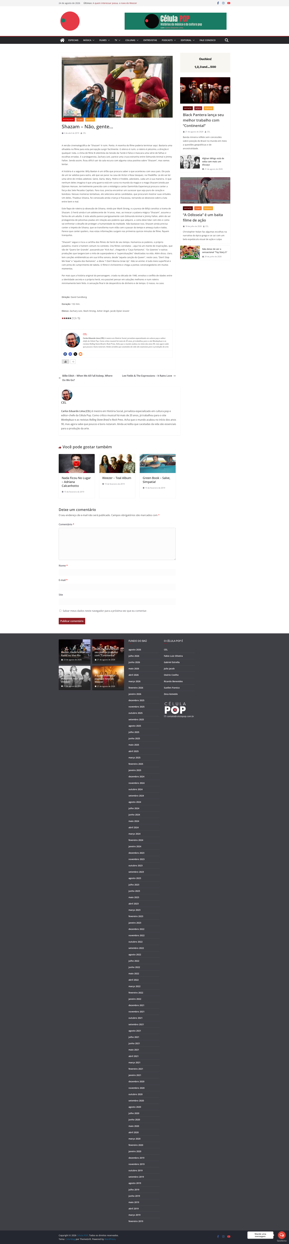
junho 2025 (134, 738)
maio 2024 (134, 821)
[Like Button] (65, 361)
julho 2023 (134, 884)
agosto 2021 (135, 1030)
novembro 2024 (136, 783)
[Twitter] (75, 354)
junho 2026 (134, 662)
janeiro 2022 (135, 998)
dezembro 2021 (136, 1005)
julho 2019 (134, 1189)
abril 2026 (134, 674)
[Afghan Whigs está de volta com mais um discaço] (190, 164)
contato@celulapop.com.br (180, 716)
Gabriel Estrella (172, 662)
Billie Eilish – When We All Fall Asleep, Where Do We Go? (87, 378)
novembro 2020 (136, 1087)
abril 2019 (134, 1208)
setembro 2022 (136, 948)
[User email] (80, 354)
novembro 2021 (136, 1011)
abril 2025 (134, 751)
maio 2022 (134, 973)
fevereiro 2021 (136, 1068)
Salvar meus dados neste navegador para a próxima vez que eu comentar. (105, 610)
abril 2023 (134, 903)
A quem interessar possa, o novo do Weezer (115, 3)
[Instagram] (70, 354)
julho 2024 (134, 808)
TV (116, 40)
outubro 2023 (136, 865)
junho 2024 (134, 814)
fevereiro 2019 (136, 1221)
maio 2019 (134, 1202)
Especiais (73, 40)
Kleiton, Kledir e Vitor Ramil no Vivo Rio (73, 654)
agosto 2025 (135, 725)
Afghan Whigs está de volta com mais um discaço (213, 161)
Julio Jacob (169, 668)
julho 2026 (134, 655)
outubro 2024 (136, 789)
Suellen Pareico (172, 687)
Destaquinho (68, 120)
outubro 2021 (136, 1017)
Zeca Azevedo (171, 694)
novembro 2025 (136, 706)
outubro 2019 (136, 1170)
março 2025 (134, 757)
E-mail (63, 580)
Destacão (188, 108)
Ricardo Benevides (173, 681)
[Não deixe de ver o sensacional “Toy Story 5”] (190, 253)
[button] (93, 40)
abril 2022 (134, 979)
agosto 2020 (135, 1106)
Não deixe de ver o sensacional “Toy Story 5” (214, 251)
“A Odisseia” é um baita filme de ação (203, 217)
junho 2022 (134, 967)
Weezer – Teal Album (116, 478)
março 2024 (134, 833)
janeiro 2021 (135, 1075)
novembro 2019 (136, 1164)
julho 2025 (134, 732)
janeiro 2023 (135, 922)
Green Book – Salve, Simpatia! (156, 480)
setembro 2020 (136, 1100)
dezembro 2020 (136, 1081)
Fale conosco (208, 40)
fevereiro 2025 (136, 763)
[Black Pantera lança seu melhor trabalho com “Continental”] (205, 90)
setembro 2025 (136, 719)
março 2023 (134, 909)
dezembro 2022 (136, 929)
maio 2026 (134, 668)
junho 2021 (134, 1043)
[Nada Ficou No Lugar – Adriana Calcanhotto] (77, 456)
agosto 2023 (135, 878)
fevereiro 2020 (136, 1145)
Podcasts (167, 40)
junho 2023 (134, 891)
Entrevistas (150, 40)
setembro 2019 (136, 1176)
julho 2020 (134, 1113)
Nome (63, 565)
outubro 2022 (136, 941)
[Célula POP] (62, 40)
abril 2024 (134, 827)
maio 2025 (134, 744)
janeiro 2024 (135, 846)
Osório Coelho (171, 674)
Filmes (103, 40)
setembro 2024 (136, 795)
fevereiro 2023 (136, 916)
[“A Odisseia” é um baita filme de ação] (205, 190)
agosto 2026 (135, 649)
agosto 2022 (135, 954)
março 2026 (134, 681)
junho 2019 (134, 1195)
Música (87, 40)
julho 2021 (134, 1037)
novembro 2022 (136, 935)
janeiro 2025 (135, 770)
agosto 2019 (135, 1183)
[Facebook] (65, 354)
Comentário (66, 524)
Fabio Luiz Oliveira (173, 655)
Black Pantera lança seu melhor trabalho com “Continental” (203, 120)
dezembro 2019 (136, 1157)
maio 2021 (134, 1049)
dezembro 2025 (136, 700)
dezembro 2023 (136, 852)
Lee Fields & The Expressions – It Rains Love (147, 375)
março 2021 (134, 1062)
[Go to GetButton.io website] (282, 1241)
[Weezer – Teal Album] (117, 456)
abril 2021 (134, 1056)
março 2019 (134, 1214)
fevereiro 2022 (136, 992)
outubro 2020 (136, 1094)
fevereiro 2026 (136, 687)
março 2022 (134, 986)
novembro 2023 (136, 859)
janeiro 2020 (135, 1151)
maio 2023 (134, 897)
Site (61, 594)
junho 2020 (134, 1119)
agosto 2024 (135, 802)
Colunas (130, 40)
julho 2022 (134, 960)
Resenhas (90, 120)
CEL (84, 133)
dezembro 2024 (136, 776)
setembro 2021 (136, 1024)
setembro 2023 (136, 871)
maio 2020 (134, 1126)
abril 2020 (134, 1132)
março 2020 (134, 1138)
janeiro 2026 (135, 694)
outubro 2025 (136, 713)
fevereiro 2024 (136, 840)
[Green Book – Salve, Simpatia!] (158, 456)
